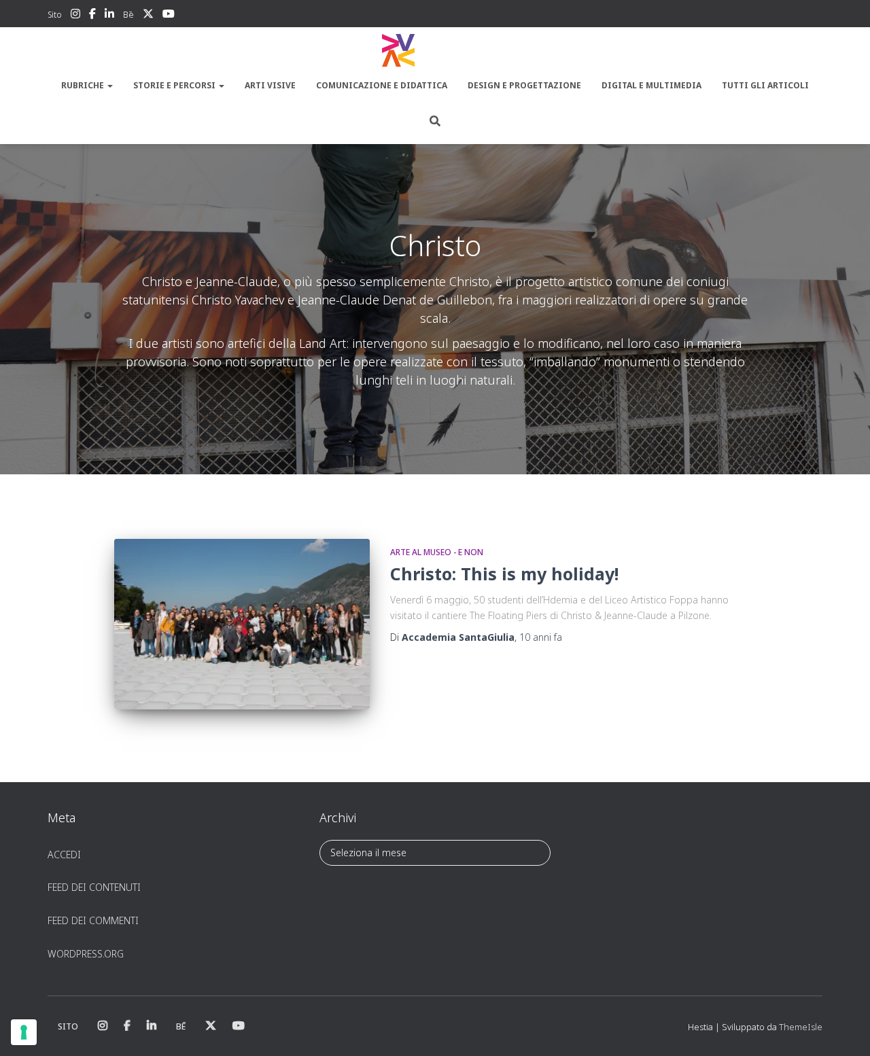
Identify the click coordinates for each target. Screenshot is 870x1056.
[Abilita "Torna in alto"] (843, 1029)
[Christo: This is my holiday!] (242, 624)
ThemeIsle (800, 1027)
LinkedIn (109, 15)
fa (540, 637)
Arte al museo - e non (436, 552)
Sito (55, 14)
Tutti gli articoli (765, 85)
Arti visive (270, 85)
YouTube (168, 15)
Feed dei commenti (93, 920)
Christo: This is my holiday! (504, 573)
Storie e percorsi (175, 85)
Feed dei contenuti (94, 887)
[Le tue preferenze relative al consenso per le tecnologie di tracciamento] (24, 1032)
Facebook (92, 15)
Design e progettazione (524, 85)
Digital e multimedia (651, 85)
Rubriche (83, 85)
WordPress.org (86, 953)
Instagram (75, 15)
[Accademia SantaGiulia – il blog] (435, 51)
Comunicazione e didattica (381, 85)
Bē (128, 14)
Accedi (64, 854)
